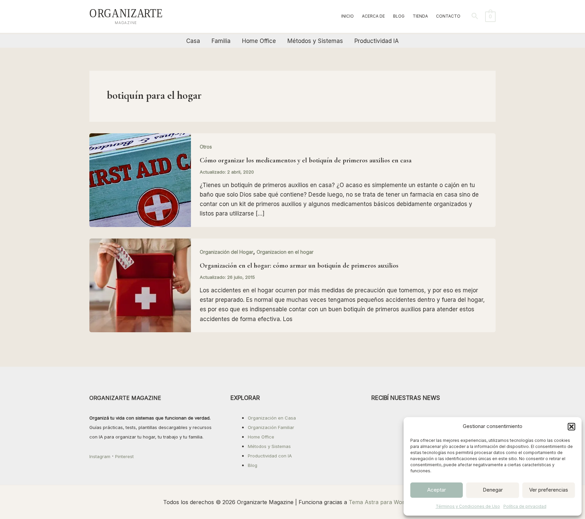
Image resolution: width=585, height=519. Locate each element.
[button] (571, 426)
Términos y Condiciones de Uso (468, 506)
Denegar (493, 490)
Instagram (99, 456)
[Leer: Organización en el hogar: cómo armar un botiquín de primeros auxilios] (140, 284)
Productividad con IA (270, 455)
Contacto (448, 16)
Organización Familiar (271, 427)
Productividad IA (376, 41)
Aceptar (436, 490)
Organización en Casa (272, 418)
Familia (221, 41)
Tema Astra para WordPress (385, 502)
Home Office (259, 41)
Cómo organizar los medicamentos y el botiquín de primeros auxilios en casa (306, 160)
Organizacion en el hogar (285, 252)
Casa (193, 41)
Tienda (420, 16)
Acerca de (373, 16)
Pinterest (124, 456)
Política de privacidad (524, 506)
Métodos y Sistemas (315, 41)
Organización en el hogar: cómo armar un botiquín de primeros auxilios (299, 266)
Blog (399, 16)
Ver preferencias (548, 490)
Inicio (347, 16)
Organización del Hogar (226, 252)
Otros (206, 147)
